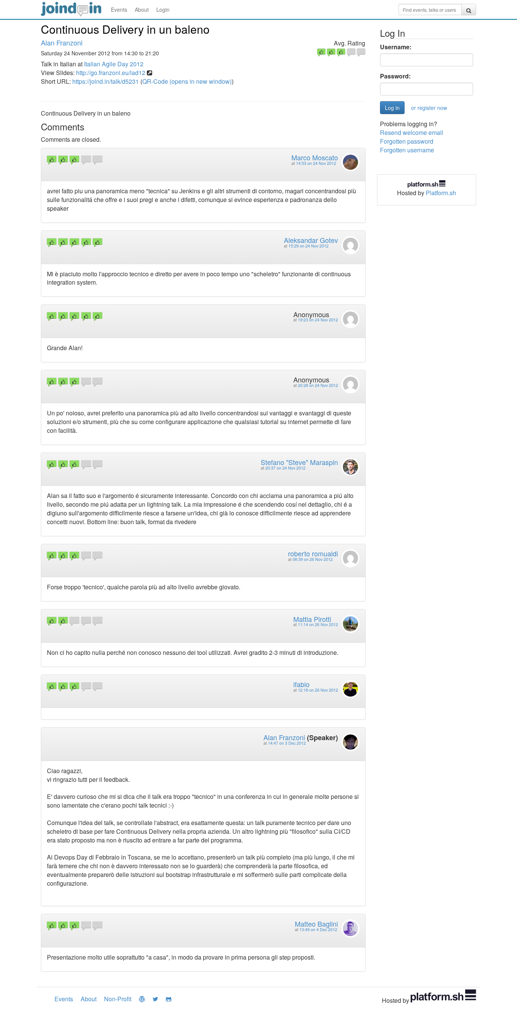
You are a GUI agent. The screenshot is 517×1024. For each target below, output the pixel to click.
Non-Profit (117, 998)
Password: (395, 76)
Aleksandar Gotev (311, 240)
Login (163, 9)
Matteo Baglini (316, 923)
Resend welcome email (411, 132)
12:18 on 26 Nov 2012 (318, 690)
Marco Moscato (314, 157)
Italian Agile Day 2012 (113, 63)
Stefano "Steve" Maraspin (299, 462)
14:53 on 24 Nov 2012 (316, 163)
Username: (395, 47)
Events (119, 9)
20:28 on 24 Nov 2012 (318, 385)
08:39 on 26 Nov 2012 (313, 559)
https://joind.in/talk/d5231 (105, 81)
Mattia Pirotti (312, 619)
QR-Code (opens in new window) (187, 81)
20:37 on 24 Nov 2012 (285, 468)
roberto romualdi (313, 553)
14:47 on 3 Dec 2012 (287, 743)
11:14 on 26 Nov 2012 (318, 624)
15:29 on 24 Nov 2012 (308, 246)
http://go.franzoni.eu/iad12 (110, 72)
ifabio (301, 684)
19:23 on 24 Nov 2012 (318, 320)
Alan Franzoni (62, 42)
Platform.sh (441, 192)
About (142, 9)
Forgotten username (407, 150)
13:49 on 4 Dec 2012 (318, 929)
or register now (429, 107)
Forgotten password (406, 141)
